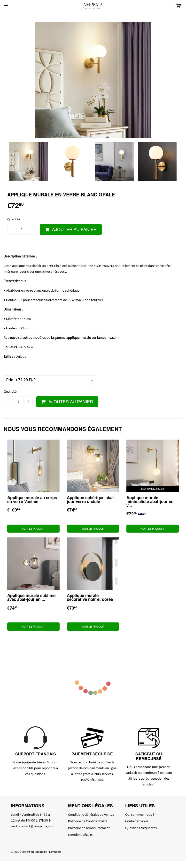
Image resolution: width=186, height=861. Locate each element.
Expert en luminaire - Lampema (41, 851)
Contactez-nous (136, 821)
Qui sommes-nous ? (139, 815)
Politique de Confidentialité (87, 821)
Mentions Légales (80, 835)
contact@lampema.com (36, 826)
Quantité (13, 219)
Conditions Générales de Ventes (91, 815)
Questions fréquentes (141, 828)
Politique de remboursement (89, 828)
